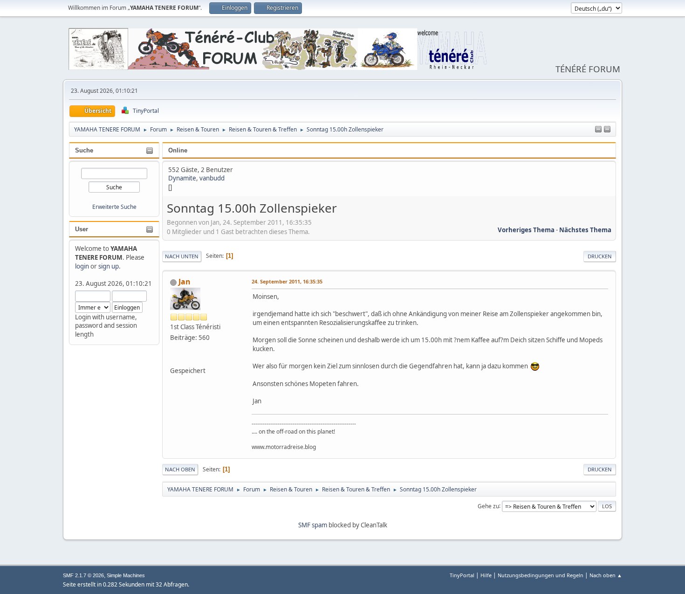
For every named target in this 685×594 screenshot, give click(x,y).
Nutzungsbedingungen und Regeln (540, 575)
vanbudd (212, 178)
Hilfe (486, 575)
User (81, 229)
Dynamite (182, 178)
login (82, 266)
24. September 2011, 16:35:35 (287, 281)
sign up (108, 266)
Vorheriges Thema (526, 230)
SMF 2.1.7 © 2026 (83, 575)
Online (177, 150)
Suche (84, 150)
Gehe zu (488, 506)
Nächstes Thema (585, 230)
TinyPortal (462, 575)
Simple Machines (126, 575)
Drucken (600, 256)
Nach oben (180, 469)
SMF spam (312, 525)
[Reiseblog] (174, 359)
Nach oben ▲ (605, 575)
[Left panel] (598, 130)
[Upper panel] (607, 130)
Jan (184, 281)
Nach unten (182, 256)
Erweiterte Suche (114, 207)
